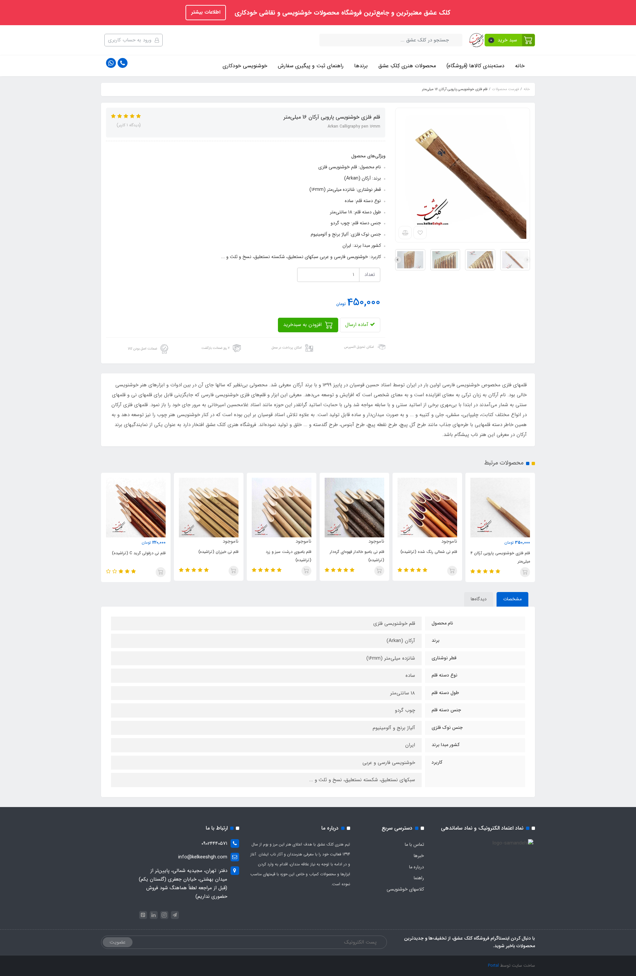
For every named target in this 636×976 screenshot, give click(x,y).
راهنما (419, 878)
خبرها (419, 855)
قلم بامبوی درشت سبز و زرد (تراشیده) (288, 556)
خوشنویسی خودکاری (245, 66)
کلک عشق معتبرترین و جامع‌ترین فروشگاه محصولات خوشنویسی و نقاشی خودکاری (341, 13)
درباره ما (416, 867)
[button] (510, 40)
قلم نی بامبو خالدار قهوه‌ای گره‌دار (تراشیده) (357, 556)
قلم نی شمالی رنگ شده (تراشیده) (428, 552)
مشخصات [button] (512, 599)
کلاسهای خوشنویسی (405, 889)
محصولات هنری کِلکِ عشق (407, 66)
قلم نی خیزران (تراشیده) (218, 552)
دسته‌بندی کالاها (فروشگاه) (475, 66)
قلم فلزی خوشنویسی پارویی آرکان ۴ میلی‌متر (500, 557)
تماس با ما (414, 844)
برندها (361, 66)
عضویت (118, 942)
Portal (493, 965)
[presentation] (527, 259)
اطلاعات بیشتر (205, 12)
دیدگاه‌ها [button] (479, 599)
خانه (520, 66)
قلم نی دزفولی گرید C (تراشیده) (139, 553)
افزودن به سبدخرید (303, 325)
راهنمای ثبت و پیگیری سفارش (311, 66)
